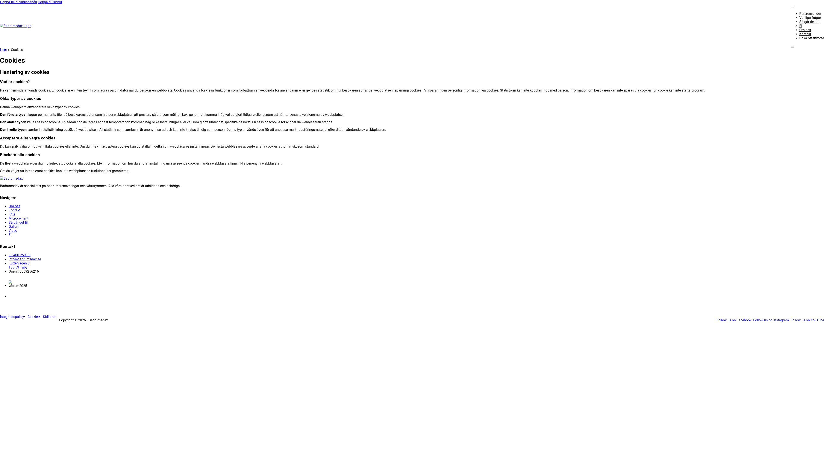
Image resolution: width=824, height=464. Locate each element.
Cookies (33, 317)
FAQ (12, 214)
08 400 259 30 (19, 255)
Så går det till (809, 22)
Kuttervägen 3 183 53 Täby (19, 265)
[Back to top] (811, 454)
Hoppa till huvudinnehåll (18, 2)
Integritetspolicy (12, 317)
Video (13, 231)
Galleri (13, 226)
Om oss (805, 30)
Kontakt (805, 34)
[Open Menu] (792, 46)
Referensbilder (810, 14)
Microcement (18, 218)
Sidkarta (49, 317)
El (800, 26)
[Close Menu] (792, 7)
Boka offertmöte (811, 38)
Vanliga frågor (810, 18)
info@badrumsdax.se (25, 259)
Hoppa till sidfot (50, 2)
